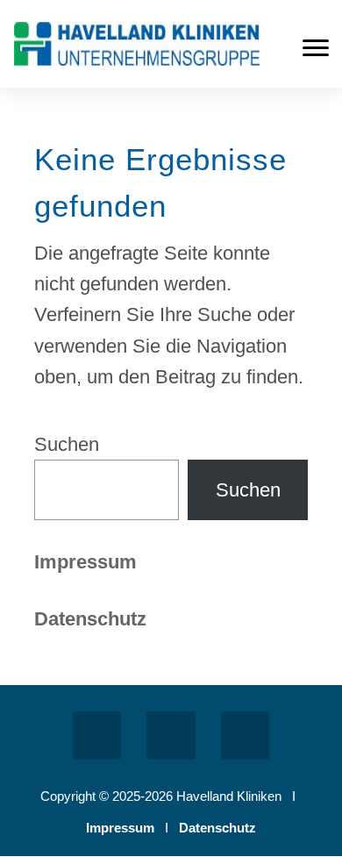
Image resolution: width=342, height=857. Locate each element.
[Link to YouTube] (245, 735)
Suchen (66, 444)
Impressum (85, 562)
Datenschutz (217, 827)
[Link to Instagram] (170, 735)
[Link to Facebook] (97, 735)
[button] (315, 48)
